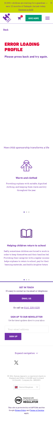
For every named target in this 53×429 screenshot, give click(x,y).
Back (5, 29)
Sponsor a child (25, 9)
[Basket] (19, 19)
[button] (24, 212)
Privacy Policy (20, 410)
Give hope (33, 18)
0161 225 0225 (32, 307)
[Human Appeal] (9, 18)
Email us (26, 298)
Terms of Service (37, 410)
